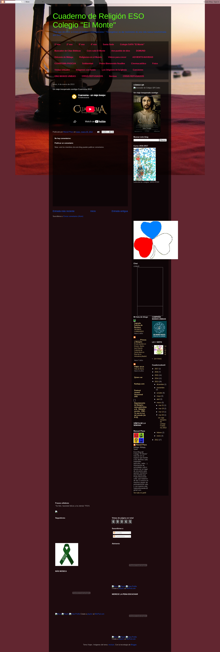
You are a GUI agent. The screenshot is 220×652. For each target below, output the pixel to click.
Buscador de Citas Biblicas (67, 51)
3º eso (82, 44)
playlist (90, 614)
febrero (159, 432)
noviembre (160, 388)
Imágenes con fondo (86, 70)
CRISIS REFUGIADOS (92, 76)
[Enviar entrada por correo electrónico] (98, 132)
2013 (157, 382)
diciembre (160, 384)
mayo (159, 396)
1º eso (57, 44)
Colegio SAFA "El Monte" (132, 44)
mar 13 (161, 412)
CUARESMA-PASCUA (65, 63)
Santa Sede (108, 44)
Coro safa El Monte (96, 51)
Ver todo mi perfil (140, 493)
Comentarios (120, 536)
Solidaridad (87, 63)
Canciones (138, 70)
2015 (157, 375)
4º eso (94, 44)
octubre (160, 393)
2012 (157, 440)
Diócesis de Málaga (63, 57)
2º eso (70, 44)
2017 (157, 369)
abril (158, 399)
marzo (159, 402)
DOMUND (140, 51)
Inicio (93, 211)
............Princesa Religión (140, 341)
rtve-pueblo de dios (120, 51)
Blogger (133, 645)
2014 (157, 378)
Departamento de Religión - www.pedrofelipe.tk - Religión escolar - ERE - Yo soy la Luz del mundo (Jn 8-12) (140, 410)
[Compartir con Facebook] (110, 132)
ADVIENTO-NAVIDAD (142, 57)
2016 (157, 372)
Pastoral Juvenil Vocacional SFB (138, 393)
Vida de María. (139, 369)
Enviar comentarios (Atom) (73, 216)
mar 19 (161, 408)
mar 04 (161, 415)
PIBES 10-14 (139, 367)
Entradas (118, 533)
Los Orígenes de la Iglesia (114, 70)
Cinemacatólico (138, 63)
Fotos (155, 63)
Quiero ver (138, 377)
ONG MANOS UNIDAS (65, 76)
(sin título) (165, 350)
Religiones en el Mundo (90, 57)
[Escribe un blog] (105, 132)
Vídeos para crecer (117, 57)
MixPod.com (99, 614)
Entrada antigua (120, 211)
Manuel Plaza (141, 445)
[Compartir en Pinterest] (112, 132)
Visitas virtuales (62, 70)
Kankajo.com (139, 384)
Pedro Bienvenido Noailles (112, 63)
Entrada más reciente (63, 211)
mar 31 (161, 405)
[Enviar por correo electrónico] (103, 132)
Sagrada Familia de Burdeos (138, 325)
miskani (111, 645)
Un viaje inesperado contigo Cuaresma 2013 (162, 423)
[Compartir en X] (107, 132)
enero (159, 436)
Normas (113, 76)
